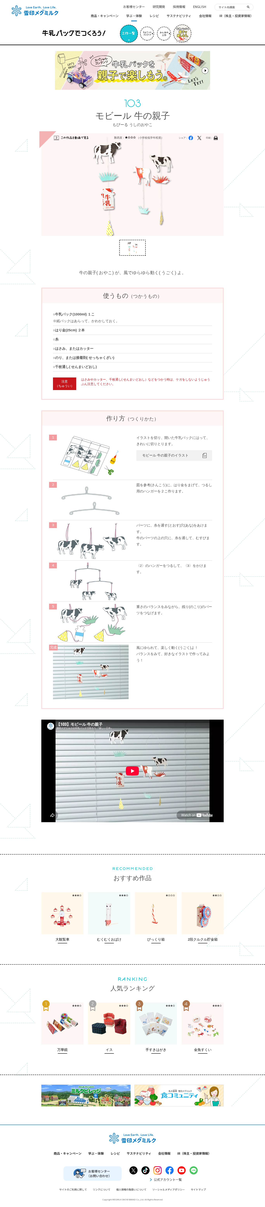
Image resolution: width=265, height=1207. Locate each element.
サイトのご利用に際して (73, 1189)
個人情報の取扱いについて (131, 1189)
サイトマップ (198, 1189)
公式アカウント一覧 (168, 1179)
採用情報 (179, 6)
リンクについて (101, 1189)
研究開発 (159, 6)
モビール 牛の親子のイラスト (165, 455)
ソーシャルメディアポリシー (168, 1189)
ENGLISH (199, 6)
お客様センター (134, 6)
